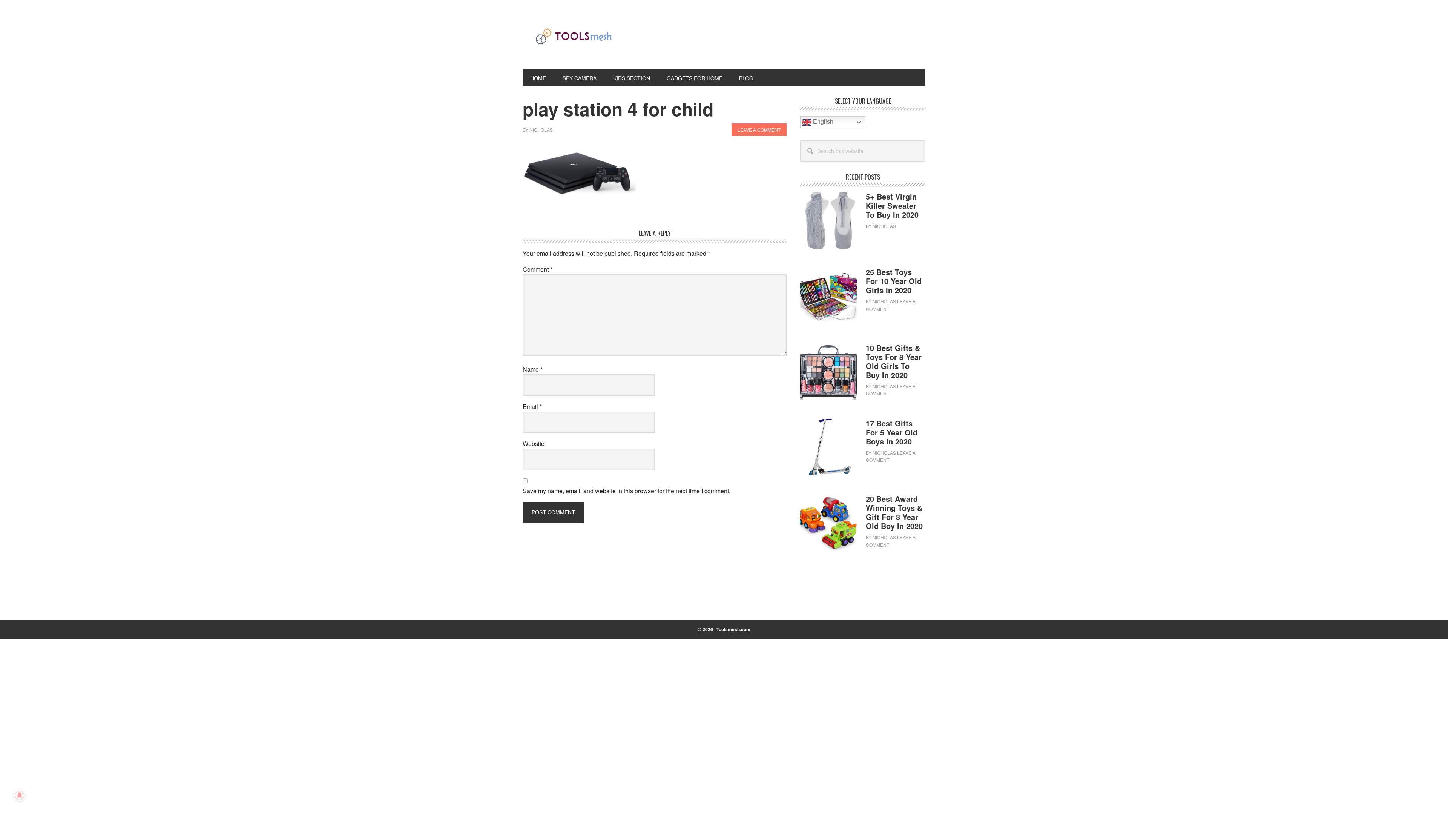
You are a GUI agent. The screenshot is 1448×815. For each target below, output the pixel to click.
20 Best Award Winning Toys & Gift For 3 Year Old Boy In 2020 (894, 512)
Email (532, 406)
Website (534, 443)
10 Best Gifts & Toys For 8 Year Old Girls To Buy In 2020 (894, 361)
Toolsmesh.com (733, 629)
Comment (537, 269)
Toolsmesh (573, 41)
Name (533, 369)
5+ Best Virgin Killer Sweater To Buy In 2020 (892, 205)
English (822, 121)
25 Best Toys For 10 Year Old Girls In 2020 (894, 280)
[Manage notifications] (20, 795)
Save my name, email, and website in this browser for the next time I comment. (626, 490)
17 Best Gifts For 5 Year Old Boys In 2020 (891, 432)
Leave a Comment (759, 129)
